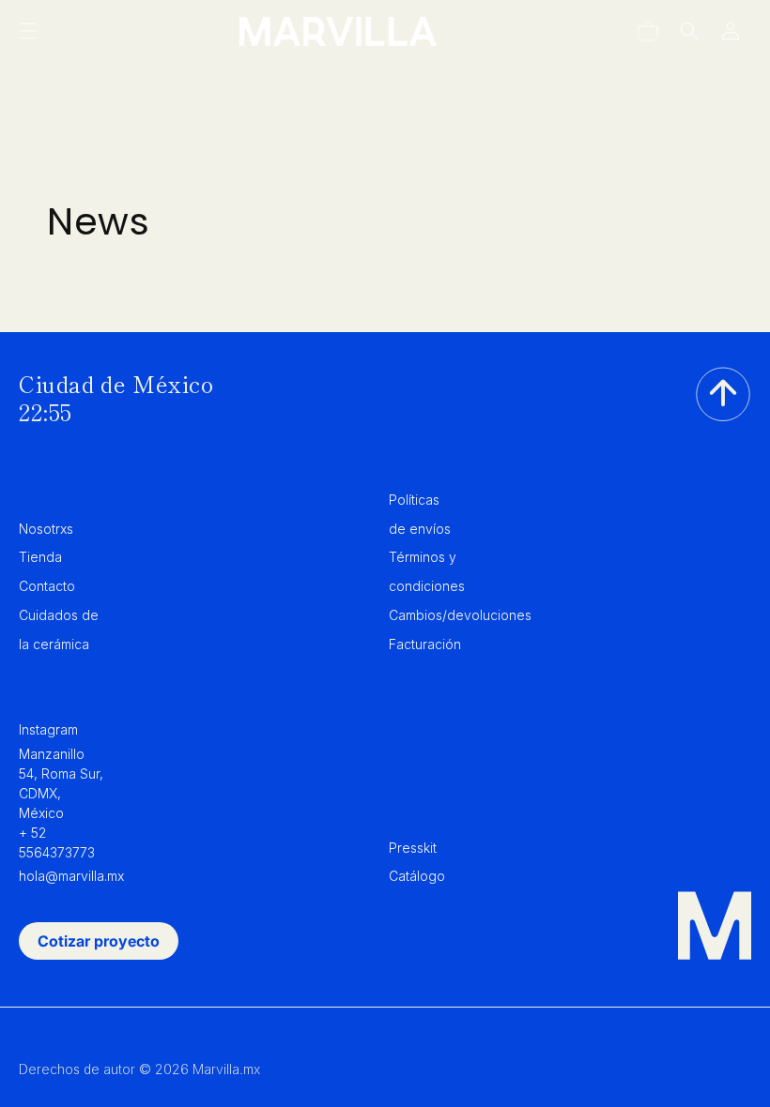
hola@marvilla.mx (71, 876)
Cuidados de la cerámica (59, 629)
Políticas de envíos (420, 514)
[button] (28, 31)
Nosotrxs (46, 529)
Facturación (425, 644)
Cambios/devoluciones (460, 615)
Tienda (40, 557)
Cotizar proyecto (99, 941)
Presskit (413, 848)
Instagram (48, 729)
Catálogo (417, 876)
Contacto (47, 586)
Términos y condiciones (427, 571)
